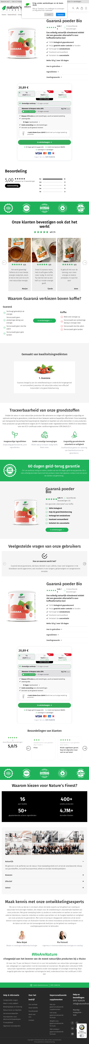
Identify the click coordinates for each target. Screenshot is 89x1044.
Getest (7, 888)
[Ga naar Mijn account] (77, 8)
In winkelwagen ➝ (44, 321)
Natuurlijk (9, 861)
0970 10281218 (55, 985)
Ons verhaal (33, 1004)
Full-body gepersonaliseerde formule (56, 1015)
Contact (31, 1020)
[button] (4, 262)
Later (49, 14)
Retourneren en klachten (12, 1010)
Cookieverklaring (49, 1042)
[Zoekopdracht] (73, 8)
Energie (20, 15)
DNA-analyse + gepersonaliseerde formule (56, 1031)
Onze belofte (33, 1008)
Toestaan (60, 14)
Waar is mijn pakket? (10, 1003)
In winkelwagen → (44, 142)
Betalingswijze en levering (12, 1007)
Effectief (8, 881)
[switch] (82, 1035)
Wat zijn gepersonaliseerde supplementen (56, 1006)
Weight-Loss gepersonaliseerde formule (56, 1023)
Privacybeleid (8, 1022)
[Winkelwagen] (82, 8)
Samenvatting (12, 186)
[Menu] (86, 8)
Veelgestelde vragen (10, 1000)
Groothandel (33, 1011)
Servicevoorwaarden (10, 1013)
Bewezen (8, 875)
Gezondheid (12, 15)
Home (4, 15)
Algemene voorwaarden (12, 1026)
